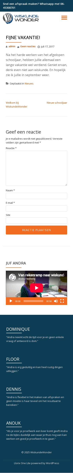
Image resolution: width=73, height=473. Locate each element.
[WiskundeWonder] (22, 18)
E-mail (10, 202)
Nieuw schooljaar (57, 102)
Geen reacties (28, 46)
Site (8, 215)
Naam (10, 190)
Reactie (11, 148)
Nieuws (29, 83)
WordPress (52, 463)
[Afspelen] (11, 301)
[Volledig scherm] (62, 301)
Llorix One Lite (22, 463)
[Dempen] (56, 301)
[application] (36, 288)
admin (12, 46)
